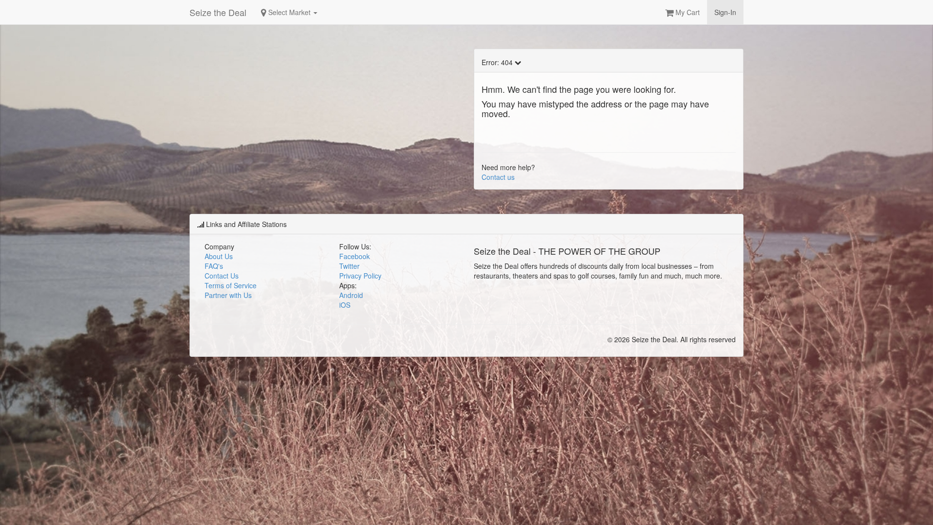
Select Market (289, 12)
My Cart (687, 12)
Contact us (498, 177)
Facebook (354, 256)
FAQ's (214, 266)
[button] (932, 521)
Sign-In (725, 12)
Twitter (349, 266)
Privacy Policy (360, 275)
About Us (219, 256)
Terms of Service (231, 285)
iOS (344, 305)
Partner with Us (228, 295)
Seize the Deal (218, 12)
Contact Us (222, 275)
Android (351, 295)
